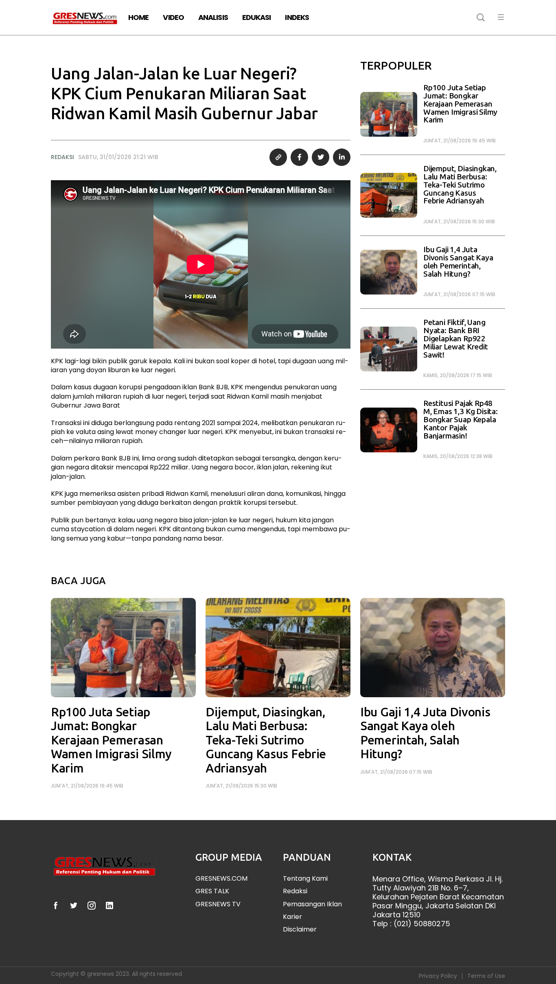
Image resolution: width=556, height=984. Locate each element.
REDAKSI (62, 157)
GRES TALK (212, 891)
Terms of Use (486, 976)
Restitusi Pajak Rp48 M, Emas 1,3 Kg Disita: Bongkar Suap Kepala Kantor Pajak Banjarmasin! (460, 419)
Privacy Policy (438, 976)
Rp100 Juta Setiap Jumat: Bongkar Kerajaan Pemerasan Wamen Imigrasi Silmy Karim (460, 103)
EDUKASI (256, 17)
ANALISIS (213, 17)
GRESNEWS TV (218, 904)
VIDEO (173, 17)
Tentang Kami (305, 878)
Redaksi (295, 891)
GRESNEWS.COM (221, 878)
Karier (292, 917)
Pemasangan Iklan (312, 904)
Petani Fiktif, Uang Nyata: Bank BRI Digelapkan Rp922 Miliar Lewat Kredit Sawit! (455, 338)
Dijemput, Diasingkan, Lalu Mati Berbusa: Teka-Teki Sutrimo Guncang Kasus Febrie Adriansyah (460, 184)
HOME (138, 17)
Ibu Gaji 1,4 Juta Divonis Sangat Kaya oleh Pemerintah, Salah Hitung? (458, 261)
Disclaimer (300, 929)
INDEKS (297, 17)
